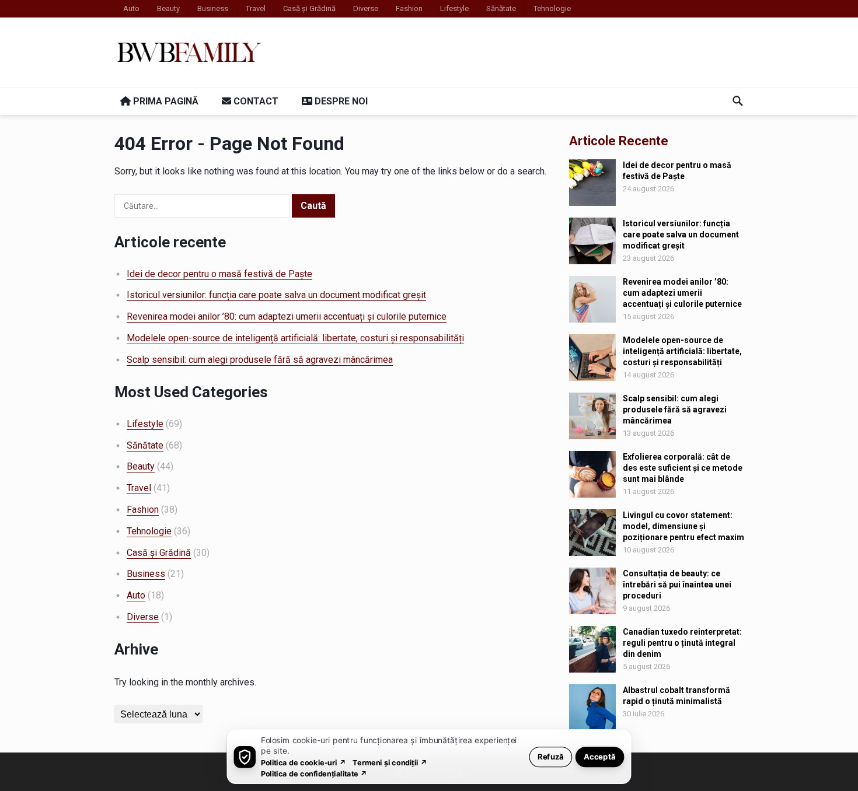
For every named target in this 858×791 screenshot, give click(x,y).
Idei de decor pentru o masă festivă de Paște (219, 273)
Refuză (551, 756)
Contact (254, 101)
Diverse (365, 8)
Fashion (409, 8)
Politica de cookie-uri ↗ (303, 762)
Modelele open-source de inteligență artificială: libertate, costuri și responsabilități (295, 338)
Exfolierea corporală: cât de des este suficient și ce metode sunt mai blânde (682, 468)
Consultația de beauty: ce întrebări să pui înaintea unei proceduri (677, 584)
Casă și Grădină (309, 8)
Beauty (168, 8)
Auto (131, 8)
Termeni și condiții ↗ (390, 762)
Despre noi (340, 101)
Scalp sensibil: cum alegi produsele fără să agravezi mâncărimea (260, 359)
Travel (256, 8)
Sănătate (501, 8)
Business (212, 8)
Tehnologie (552, 8)
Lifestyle (454, 8)
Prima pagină (164, 101)
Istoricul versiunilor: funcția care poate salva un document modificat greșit (276, 294)
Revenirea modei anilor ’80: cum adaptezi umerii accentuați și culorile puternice (287, 316)
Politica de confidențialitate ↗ (314, 773)
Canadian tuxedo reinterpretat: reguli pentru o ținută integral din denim (682, 643)
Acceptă (600, 756)
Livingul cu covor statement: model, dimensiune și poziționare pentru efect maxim (683, 526)
